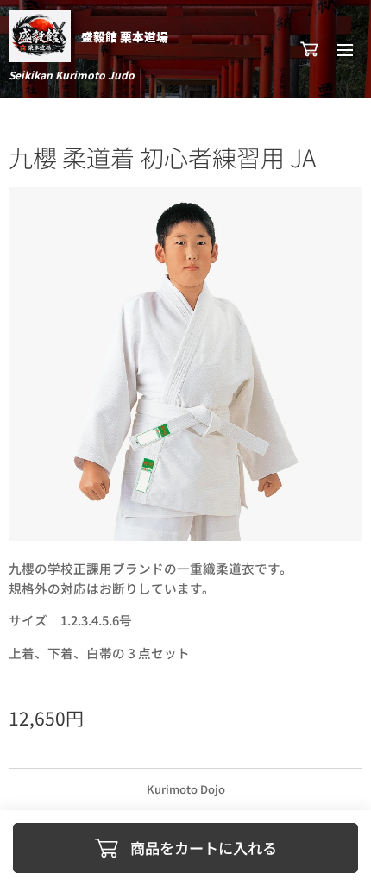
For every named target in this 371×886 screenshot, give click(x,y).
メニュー (345, 49)
